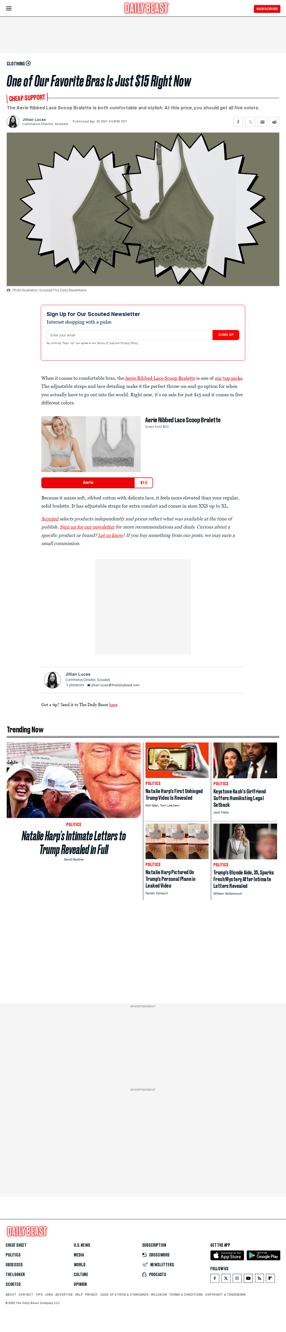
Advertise (64, 1294)
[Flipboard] (270, 1279)
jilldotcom (76, 685)
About (11, 1294)
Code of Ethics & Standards (124, 1294)
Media (79, 1255)
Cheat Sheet (16, 1245)
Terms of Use (106, 343)
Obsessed (14, 1265)
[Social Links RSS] (259, 1279)
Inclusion (159, 1294)
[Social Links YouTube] (248, 1279)
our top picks (228, 378)
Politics (13, 1255)
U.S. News (82, 1245)
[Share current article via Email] (262, 122)
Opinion (80, 1284)
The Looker (15, 1274)
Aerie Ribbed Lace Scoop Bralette (160, 378)
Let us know (110, 535)
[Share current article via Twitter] (250, 122)
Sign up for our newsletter (87, 527)
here (113, 704)
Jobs (49, 1294)
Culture (81, 1274)
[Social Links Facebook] (214, 1279)
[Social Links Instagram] (237, 1279)
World (79, 1265)
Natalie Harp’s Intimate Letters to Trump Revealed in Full (74, 843)
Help (79, 1294)
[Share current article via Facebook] (238, 122)
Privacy (91, 1294)
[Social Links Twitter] (225, 1279)
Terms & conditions (186, 1294)
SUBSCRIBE (267, 9)
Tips (39, 1294)
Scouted (49, 519)
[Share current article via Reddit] (274, 122)
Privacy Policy (129, 343)
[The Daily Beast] (146, 8)
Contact (25, 1294)
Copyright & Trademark (225, 1294)
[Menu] (13, 8)
